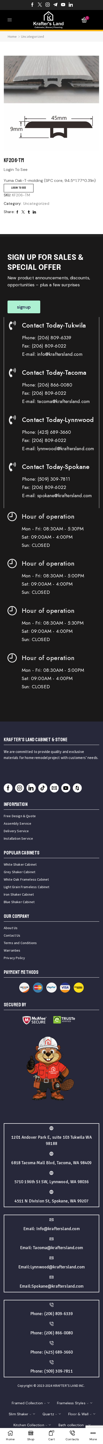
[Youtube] (63, 4)
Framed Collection (27, 1403)
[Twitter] (40, 4)
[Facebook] (32, 4)
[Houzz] (77, 787)
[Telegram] (55, 4)
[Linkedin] (71, 4)
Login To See (18, 187)
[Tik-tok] (42, 787)
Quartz (48, 1414)
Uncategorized (32, 36)
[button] (24, 307)
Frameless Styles (71, 1403)
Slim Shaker (18, 1414)
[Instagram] (48, 4)
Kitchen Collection (29, 1425)
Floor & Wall (78, 1414)
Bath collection (71, 1425)
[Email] (54, 787)
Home (12, 36)
